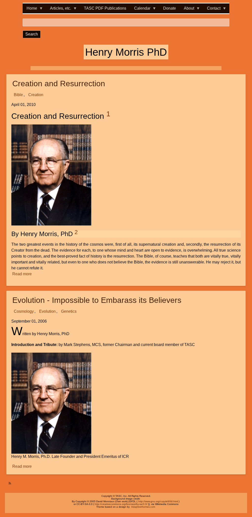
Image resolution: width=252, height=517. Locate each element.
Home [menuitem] (30, 9)
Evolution (47, 311)
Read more (22, 274)
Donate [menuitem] (169, 8)
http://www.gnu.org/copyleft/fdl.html (158, 501)
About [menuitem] (187, 9)
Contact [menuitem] (211, 9)
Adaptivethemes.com (143, 506)
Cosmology (24, 311)
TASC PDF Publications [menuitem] (105, 8)
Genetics (69, 311)
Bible (18, 95)
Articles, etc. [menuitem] (58, 9)
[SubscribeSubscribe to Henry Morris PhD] (8, 481)
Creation (35, 95)
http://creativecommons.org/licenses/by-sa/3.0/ (121, 504)
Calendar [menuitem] (140, 9)
